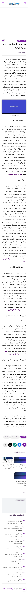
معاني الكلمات (21, 40)
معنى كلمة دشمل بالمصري (15, 581)
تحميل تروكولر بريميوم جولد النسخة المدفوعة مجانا (13, 529)
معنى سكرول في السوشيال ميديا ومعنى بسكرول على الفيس (13, 536)
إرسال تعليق (20, 500)
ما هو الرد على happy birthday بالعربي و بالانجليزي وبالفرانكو (14, 522)
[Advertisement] (14, 24)
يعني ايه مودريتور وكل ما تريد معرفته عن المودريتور (20, 483)
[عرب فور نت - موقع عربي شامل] (14, 4)
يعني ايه (6, 436)
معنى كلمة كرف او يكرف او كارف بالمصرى (14, 562)
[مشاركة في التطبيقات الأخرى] (5, 445)
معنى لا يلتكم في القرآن (15, 310)
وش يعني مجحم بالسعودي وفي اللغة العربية (14, 549)
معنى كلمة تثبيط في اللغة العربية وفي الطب (21, 468)
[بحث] (3, 3)
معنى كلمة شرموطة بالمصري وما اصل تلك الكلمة (13, 555)
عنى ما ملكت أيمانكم (15, 174)
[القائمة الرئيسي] (25, 3)
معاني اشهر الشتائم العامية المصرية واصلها (12, 568)
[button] (19, 445)
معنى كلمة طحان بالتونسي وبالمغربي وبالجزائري (15, 575)
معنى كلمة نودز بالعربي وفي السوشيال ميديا (15, 542)
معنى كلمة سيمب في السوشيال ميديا (8, 467)
